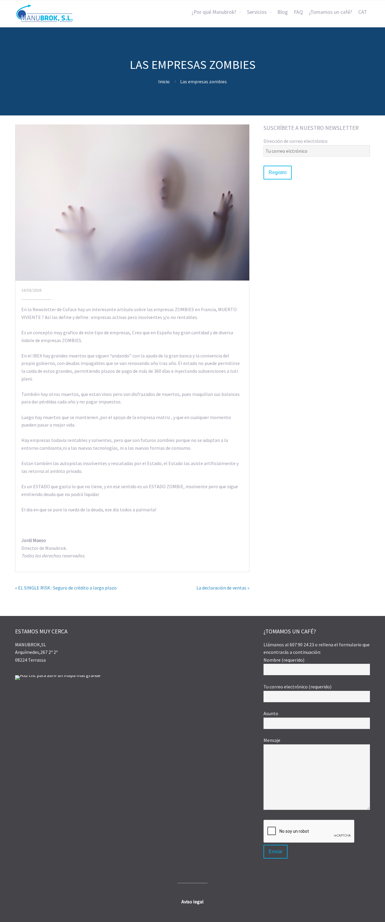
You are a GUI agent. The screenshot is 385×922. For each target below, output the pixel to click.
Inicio (164, 81)
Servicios (257, 12)
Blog (282, 12)
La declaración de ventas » (222, 588)
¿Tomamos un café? (330, 12)
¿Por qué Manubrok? (214, 12)
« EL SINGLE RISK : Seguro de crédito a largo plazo (66, 588)
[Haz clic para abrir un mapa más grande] (57, 675)
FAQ (298, 12)
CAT (362, 12)
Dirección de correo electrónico (295, 141)
